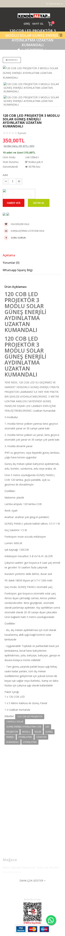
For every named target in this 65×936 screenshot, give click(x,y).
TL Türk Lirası (53, 3)
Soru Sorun (18, 237)
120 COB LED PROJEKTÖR (29, 716)
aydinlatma (25, 737)
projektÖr (12, 731)
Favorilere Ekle (19, 224)
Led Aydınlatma (34, 49)
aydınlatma (30, 742)
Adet (5, 175)
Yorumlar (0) (11, 263)
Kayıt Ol (38, 23)
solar (37, 731)
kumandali (12, 742)
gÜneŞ (49, 731)
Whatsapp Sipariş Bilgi (18, 270)
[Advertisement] (32, 798)
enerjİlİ (10, 737)
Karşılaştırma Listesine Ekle (27, 230)
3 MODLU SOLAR (14, 721)
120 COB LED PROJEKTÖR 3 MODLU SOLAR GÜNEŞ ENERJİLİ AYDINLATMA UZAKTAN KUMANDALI (32, 55)
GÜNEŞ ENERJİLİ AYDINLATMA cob (23, 726)
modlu (26, 731)
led (47, 726)
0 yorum (22, 133)
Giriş (27, 23)
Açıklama (9, 255)
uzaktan (41, 737)
